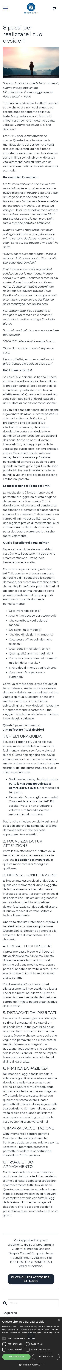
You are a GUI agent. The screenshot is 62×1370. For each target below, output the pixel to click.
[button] (31, 1365)
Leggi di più (54, 1332)
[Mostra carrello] (54, 8)
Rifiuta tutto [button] (46, 1356)
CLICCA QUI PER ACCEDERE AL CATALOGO (31, 1279)
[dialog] (31, 1343)
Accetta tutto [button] (16, 1356)
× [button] (58, 1320)
